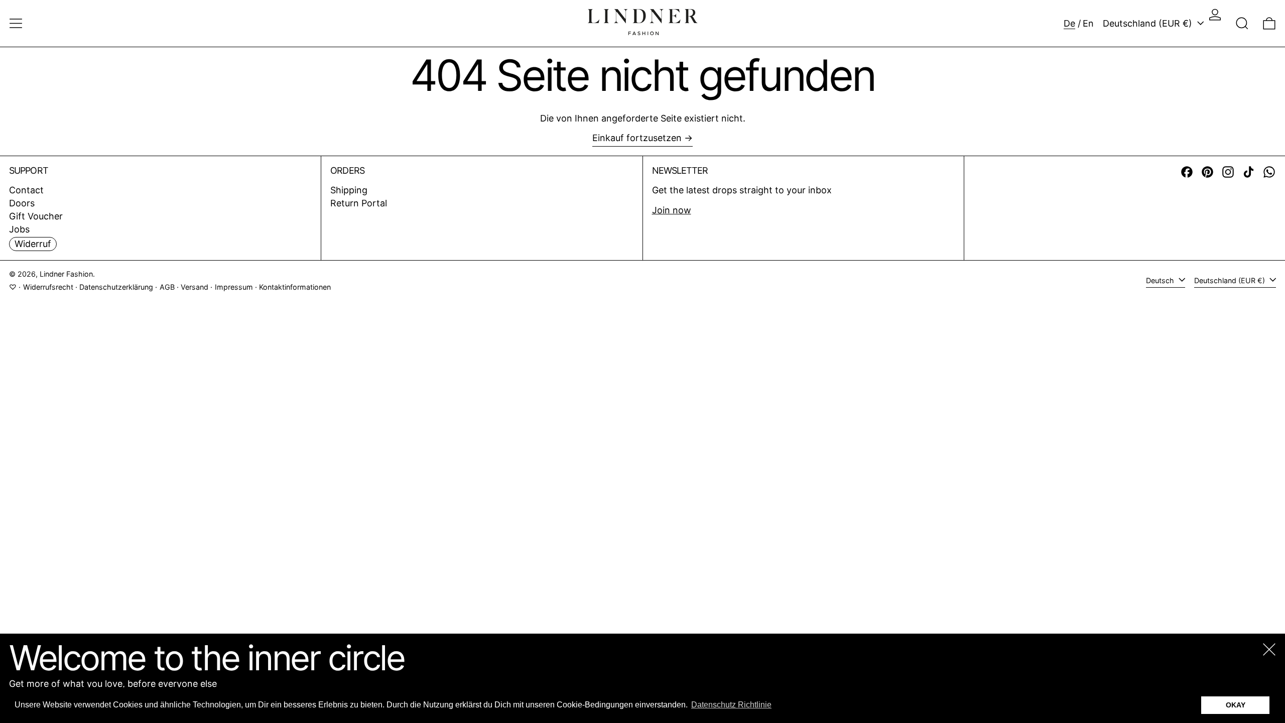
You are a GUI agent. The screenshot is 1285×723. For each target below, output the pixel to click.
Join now (671, 210)
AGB (167, 287)
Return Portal (358, 203)
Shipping (348, 190)
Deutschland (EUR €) (1149, 23)
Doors (22, 203)
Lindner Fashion (66, 274)
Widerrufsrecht (48, 287)
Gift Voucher (36, 216)
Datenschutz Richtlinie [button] (731, 704)
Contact (26, 190)
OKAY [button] (1235, 705)
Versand (194, 287)
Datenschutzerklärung (116, 287)
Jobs (19, 229)
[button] (1242, 23)
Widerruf (33, 243)
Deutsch (1161, 280)
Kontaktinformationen (295, 287)
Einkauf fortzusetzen (637, 138)
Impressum (234, 287)
